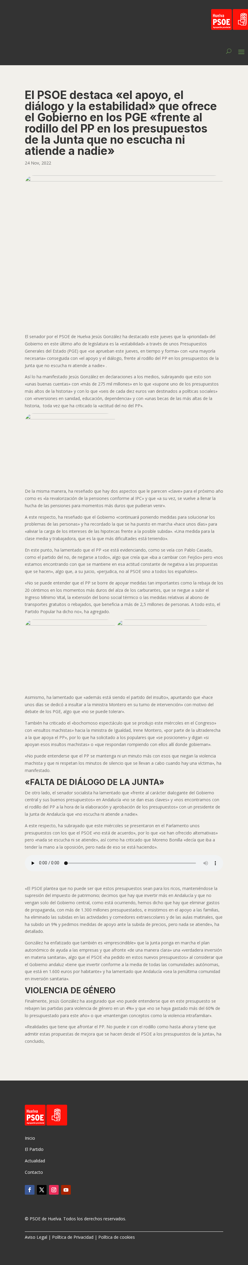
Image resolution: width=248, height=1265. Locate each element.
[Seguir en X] (42, 1190)
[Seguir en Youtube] (66, 1190)
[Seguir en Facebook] (29, 1190)
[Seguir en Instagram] (54, 1190)
